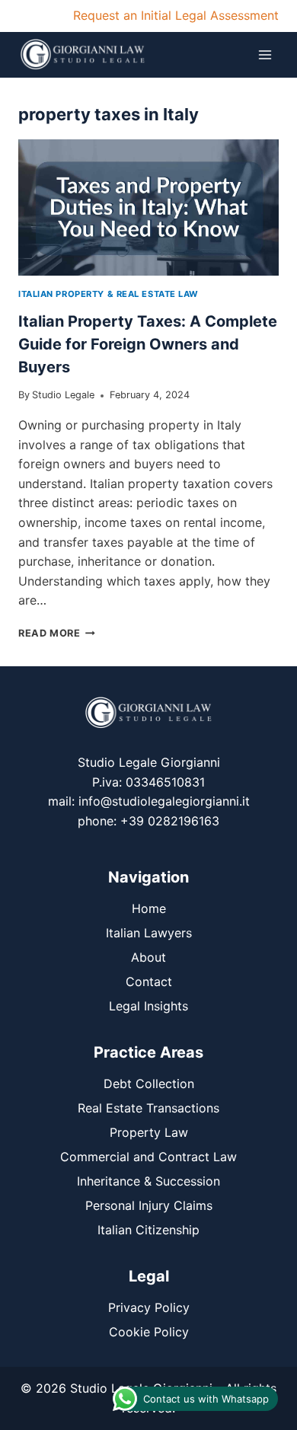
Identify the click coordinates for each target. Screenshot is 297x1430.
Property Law (149, 1132)
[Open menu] (265, 54)
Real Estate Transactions (148, 1108)
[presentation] (148, 207)
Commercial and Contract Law (148, 1156)
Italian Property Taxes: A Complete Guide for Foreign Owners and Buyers (147, 344)
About (148, 957)
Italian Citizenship (148, 1229)
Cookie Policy (149, 1331)
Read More (56, 633)
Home (149, 908)
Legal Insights (148, 1005)
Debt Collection (149, 1083)
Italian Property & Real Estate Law (108, 294)
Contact (149, 981)
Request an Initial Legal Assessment (176, 15)
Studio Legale (63, 395)
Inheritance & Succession (148, 1181)
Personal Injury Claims (148, 1205)
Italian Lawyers (149, 932)
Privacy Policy (149, 1307)
